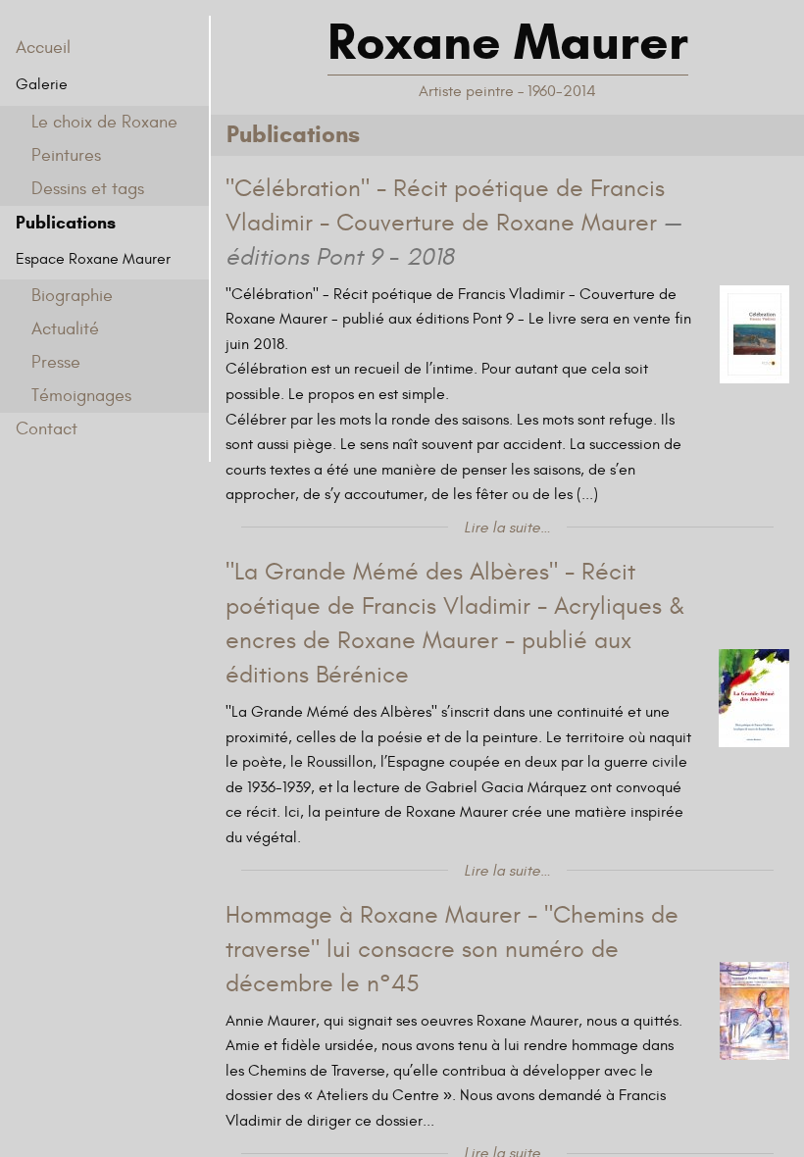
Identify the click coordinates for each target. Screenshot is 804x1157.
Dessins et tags (87, 188)
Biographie (72, 295)
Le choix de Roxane (104, 122)
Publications (66, 222)
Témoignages (81, 395)
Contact (46, 429)
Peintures (66, 155)
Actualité (65, 329)
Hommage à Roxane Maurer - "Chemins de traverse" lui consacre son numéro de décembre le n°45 (452, 949)
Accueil (43, 47)
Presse (55, 362)
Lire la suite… (507, 527)
